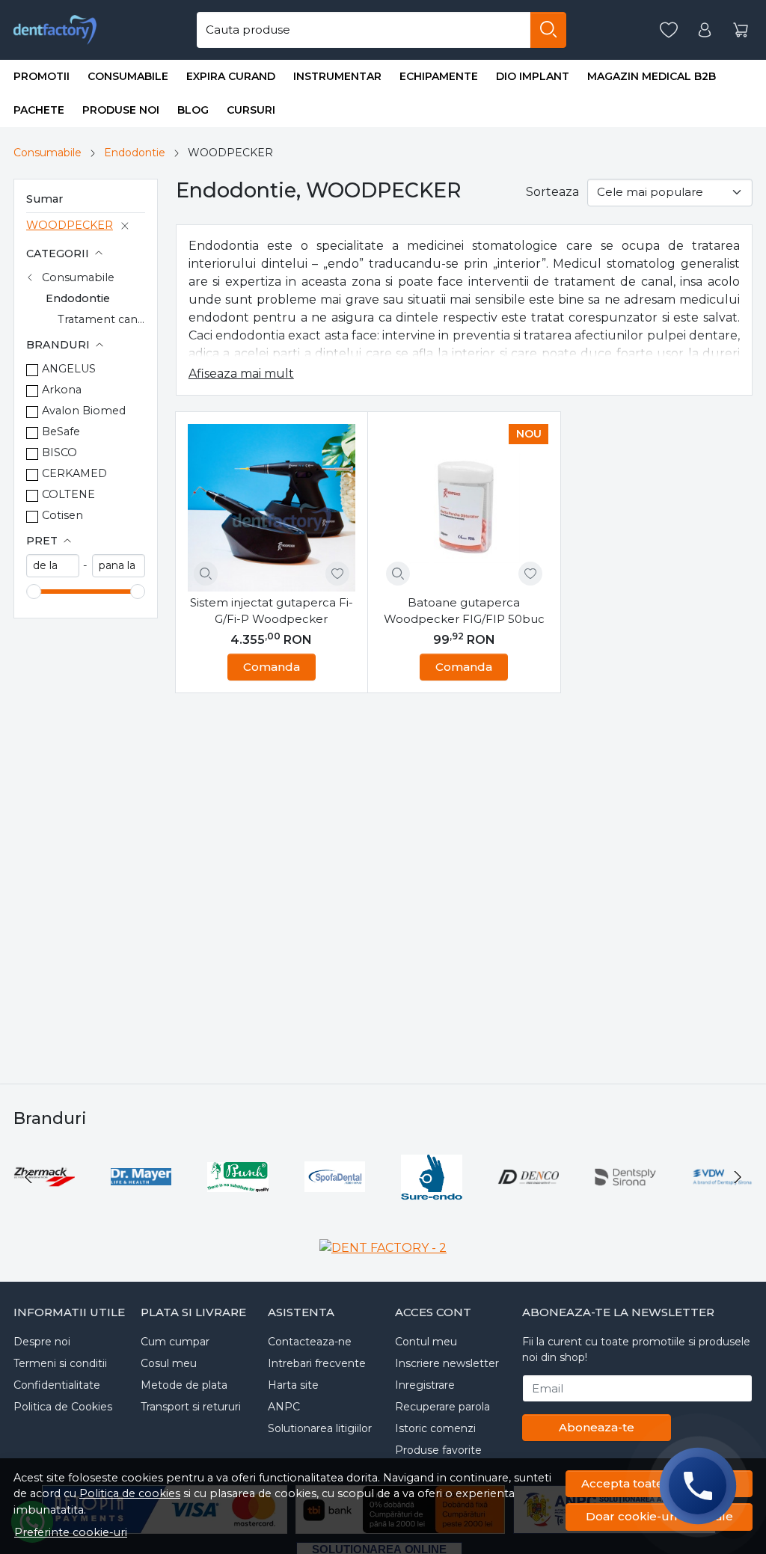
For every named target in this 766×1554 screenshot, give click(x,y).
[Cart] (741, 30)
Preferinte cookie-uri (70, 1532)
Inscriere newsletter (447, 1363)
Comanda (271, 667)
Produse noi (120, 110)
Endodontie (134, 152)
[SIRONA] (482, 1205)
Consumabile (128, 76)
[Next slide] (738, 1177)
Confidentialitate (56, 1385)
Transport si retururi (191, 1406)
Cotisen (62, 515)
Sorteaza (552, 192)
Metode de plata (184, 1385)
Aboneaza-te (596, 1427)
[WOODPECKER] (579, 1205)
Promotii (41, 76)
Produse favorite (438, 1450)
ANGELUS (69, 368)
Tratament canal (102, 319)
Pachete (38, 110)
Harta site (293, 1385)
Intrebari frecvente (317, 1363)
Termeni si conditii (60, 1363)
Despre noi (41, 1341)
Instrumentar (337, 76)
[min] (52, 565)
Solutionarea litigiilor (320, 1428)
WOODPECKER (69, 225)
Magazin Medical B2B (651, 76)
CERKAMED (74, 473)
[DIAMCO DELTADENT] (192, 1205)
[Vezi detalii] (206, 574)
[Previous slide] (28, 1177)
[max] (118, 565)
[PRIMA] (288, 1205)
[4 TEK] (676, 1205)
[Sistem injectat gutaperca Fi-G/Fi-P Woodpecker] (271, 508)
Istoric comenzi (435, 1428)
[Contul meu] (705, 30)
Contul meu (426, 1341)
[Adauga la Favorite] (337, 574)
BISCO (59, 452)
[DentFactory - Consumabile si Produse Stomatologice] (54, 30)
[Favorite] (669, 30)
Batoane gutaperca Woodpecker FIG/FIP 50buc (464, 611)
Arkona (62, 389)
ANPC (284, 1406)
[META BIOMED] (95, 1205)
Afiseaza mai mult (241, 373)
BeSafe (61, 431)
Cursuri (251, 110)
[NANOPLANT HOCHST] (386, 1205)
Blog (193, 110)
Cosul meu (169, 1363)
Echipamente (438, 76)
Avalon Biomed (84, 410)
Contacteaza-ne (310, 1341)
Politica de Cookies (62, 1406)
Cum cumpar (175, 1341)
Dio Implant (532, 76)
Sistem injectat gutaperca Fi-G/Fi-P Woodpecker (271, 611)
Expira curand (230, 76)
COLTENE (68, 494)
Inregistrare (425, 1385)
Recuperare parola (442, 1406)
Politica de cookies (129, 1493)
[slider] (33, 591)
